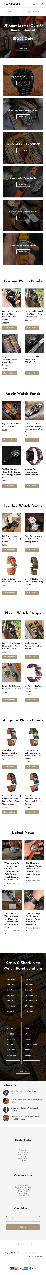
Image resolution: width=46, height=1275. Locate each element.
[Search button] (21, 12)
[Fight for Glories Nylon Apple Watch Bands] (11, 410)
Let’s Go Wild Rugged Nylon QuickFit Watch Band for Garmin (34, 314)
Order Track (23, 1160)
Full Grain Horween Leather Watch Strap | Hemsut (11, 539)
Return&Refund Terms (23, 1187)
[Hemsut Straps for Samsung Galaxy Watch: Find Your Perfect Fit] (34, 900)
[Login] (38, 4)
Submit (23, 1227)
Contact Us (23, 1150)
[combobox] (11, 12)
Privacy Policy (23, 1191)
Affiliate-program (23, 1189)
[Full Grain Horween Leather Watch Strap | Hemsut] (11, 522)
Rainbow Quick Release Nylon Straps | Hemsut (34, 646)
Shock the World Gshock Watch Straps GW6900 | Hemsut (25, 1118)
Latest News (23, 1158)
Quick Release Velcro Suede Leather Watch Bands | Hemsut (33, 539)
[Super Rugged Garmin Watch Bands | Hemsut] (6, 1093)
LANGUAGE (35, 11)
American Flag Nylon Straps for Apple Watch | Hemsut (33, 472)
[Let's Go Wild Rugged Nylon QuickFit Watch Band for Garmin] (34, 298)
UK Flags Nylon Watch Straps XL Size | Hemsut (34, 689)
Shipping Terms (23, 1185)
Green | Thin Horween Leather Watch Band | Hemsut (34, 581)
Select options (9, 327)
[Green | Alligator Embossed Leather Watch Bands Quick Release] (34, 737)
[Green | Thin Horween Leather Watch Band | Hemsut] (34, 565)
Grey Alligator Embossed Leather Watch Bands (10, 753)
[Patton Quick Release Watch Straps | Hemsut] (11, 672)
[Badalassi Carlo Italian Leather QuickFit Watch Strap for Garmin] (11, 298)
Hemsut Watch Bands (34, 1253)
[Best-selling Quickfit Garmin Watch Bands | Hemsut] (6, 1101)
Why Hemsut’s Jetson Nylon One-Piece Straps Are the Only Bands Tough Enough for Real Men (11, 871)
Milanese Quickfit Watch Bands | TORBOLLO (32, 359)
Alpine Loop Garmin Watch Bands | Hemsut (24, 1109)
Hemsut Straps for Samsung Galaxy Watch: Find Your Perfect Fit (33, 919)
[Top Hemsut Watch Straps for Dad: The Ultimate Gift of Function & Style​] (12, 900)
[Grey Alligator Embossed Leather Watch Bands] (11, 737)
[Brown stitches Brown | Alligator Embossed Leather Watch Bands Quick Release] (11, 782)
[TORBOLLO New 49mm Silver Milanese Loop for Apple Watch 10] (34, 410)
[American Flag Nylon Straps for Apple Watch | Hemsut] (34, 455)
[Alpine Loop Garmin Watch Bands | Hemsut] (6, 1109)
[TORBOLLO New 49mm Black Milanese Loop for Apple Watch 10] (11, 455)
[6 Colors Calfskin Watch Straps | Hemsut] (11, 565)
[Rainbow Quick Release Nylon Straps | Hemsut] (34, 629)
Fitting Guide (23, 1154)
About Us (22, 1156)
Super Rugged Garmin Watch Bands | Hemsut (25, 1093)
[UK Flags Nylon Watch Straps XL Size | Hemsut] (34, 672)
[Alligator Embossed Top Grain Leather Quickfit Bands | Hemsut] (11, 343)
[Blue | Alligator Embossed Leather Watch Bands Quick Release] (34, 782)
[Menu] (34, 4)
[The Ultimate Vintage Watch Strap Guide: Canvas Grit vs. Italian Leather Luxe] (34, 850)
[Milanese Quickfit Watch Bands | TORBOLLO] (34, 343)
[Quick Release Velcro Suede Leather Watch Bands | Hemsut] (34, 522)
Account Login (23, 1152)
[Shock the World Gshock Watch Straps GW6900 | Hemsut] (6, 1118)
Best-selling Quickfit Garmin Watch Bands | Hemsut (27, 1101)
